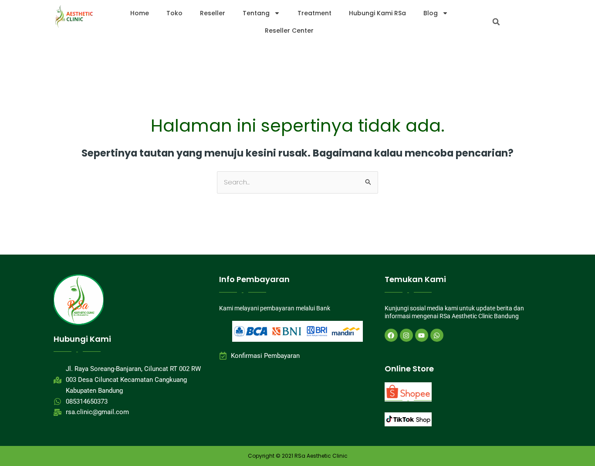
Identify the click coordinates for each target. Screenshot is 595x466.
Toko (174, 13)
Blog (430, 13)
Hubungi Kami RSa (377, 13)
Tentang (256, 13)
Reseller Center (289, 30)
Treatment (314, 13)
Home (139, 13)
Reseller (212, 13)
